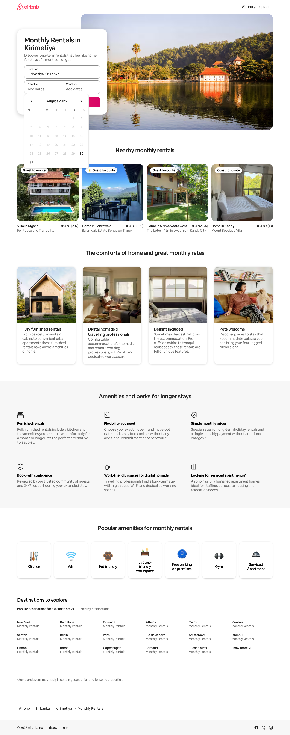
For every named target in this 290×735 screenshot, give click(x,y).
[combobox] (62, 74)
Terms (65, 728)
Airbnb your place (256, 7)
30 (82, 153)
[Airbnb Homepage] (28, 7)
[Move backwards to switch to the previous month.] (31, 101)
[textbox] (43, 89)
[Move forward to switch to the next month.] (81, 101)
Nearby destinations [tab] (95, 609)
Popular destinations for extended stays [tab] (45, 609)
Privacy (52, 728)
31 (31, 162)
